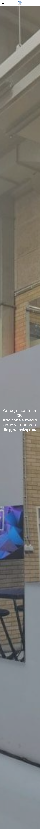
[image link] (20, 2)
